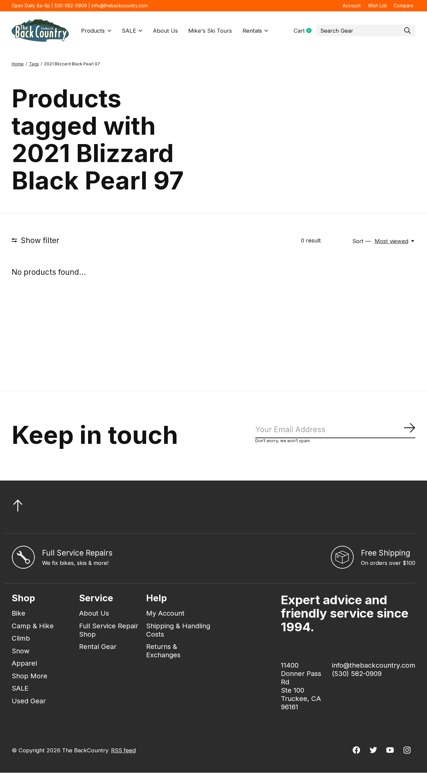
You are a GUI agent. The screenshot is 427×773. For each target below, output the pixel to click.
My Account (165, 613)
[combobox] (366, 31)
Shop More (29, 676)
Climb (21, 638)
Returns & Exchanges (163, 650)
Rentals (252, 30)
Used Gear (29, 701)
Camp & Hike (33, 626)
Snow (21, 651)
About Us (165, 30)
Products (93, 30)
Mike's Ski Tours (210, 30)
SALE (129, 30)
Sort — (361, 241)
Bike (18, 613)
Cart (305, 30)
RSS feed (123, 750)
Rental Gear (97, 646)
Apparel (24, 663)
